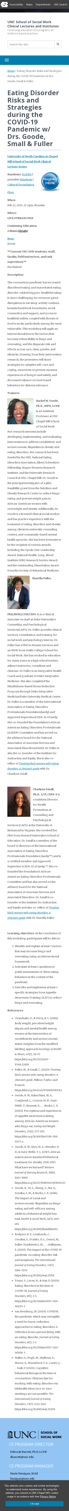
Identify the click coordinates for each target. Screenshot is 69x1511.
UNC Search (60, 4)
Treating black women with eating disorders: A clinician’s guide (33, 912)
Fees (10, 238)
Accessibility (16, 4)
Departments (43, 4)
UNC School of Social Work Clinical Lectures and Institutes (33, 24)
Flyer (10, 192)
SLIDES (27, 174)
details (23, 231)
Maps (29, 4)
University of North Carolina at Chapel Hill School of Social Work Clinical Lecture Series (32, 161)
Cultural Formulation (20, 184)
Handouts (26, 179)
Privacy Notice (48, 1496)
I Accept (34, 1503)
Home (11, 71)
